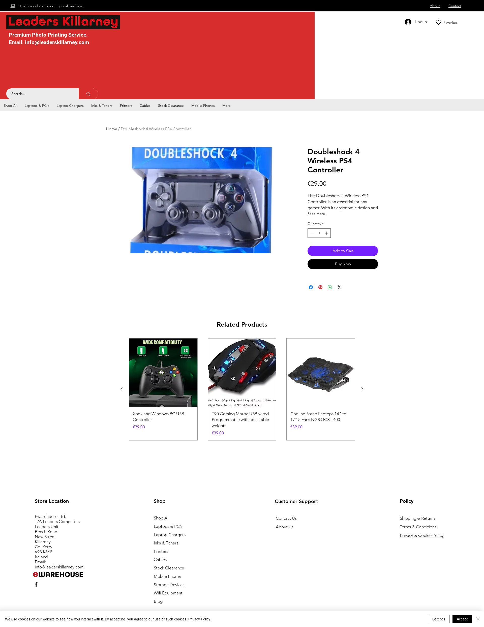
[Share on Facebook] (311, 287)
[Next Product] (362, 389)
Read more (316, 213)
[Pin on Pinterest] (320, 287)
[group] (242, 389)
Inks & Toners (166, 542)
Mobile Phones (168, 576)
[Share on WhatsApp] (330, 287)
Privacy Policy (199, 618)
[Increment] (327, 233)
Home (111, 128)
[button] (37, 105)
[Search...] (88, 93)
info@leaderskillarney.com (59, 566)
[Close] (478, 619)
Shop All (161, 517)
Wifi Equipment (168, 592)
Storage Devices (169, 584)
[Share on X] (340, 287)
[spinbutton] (319, 233)
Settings (438, 618)
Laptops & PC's (168, 526)
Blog (158, 601)
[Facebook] (36, 584)
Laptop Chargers (170, 534)
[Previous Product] (121, 389)
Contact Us (286, 518)
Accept (462, 618)
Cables (160, 559)
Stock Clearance (169, 567)
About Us (284, 526)
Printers (161, 551)
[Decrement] (311, 233)
